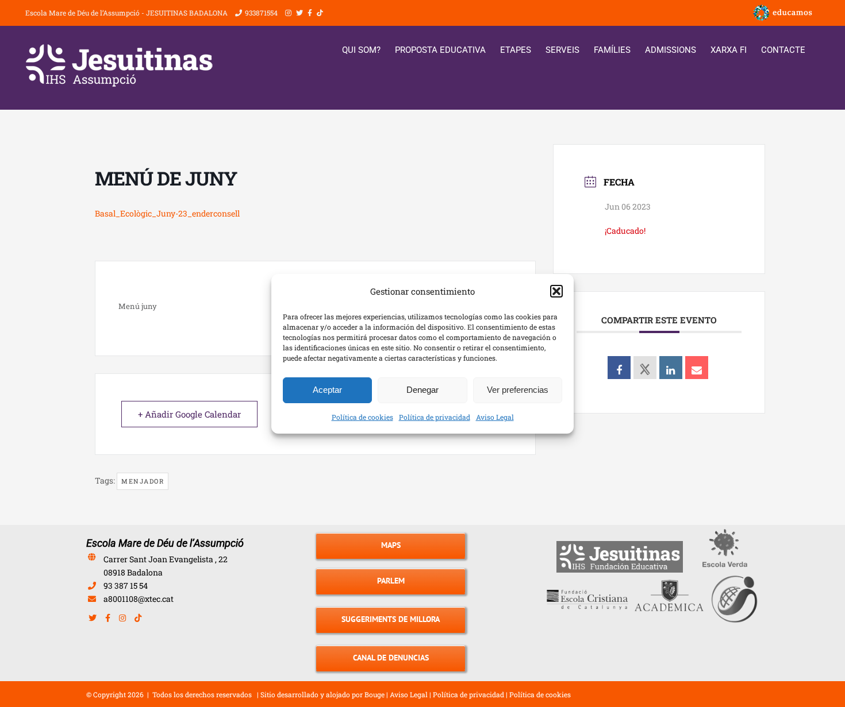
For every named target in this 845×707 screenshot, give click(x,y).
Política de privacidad (434, 417)
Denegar (422, 390)
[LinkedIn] (670, 367)
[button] (556, 291)
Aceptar (327, 390)
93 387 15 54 (125, 585)
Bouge (374, 694)
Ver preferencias (517, 390)
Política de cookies (362, 417)
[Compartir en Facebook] (619, 367)
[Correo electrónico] (696, 367)
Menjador (142, 481)
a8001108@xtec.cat (138, 598)
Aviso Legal (495, 417)
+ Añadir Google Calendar (189, 414)
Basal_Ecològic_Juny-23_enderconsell (167, 213)
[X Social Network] (644, 367)
